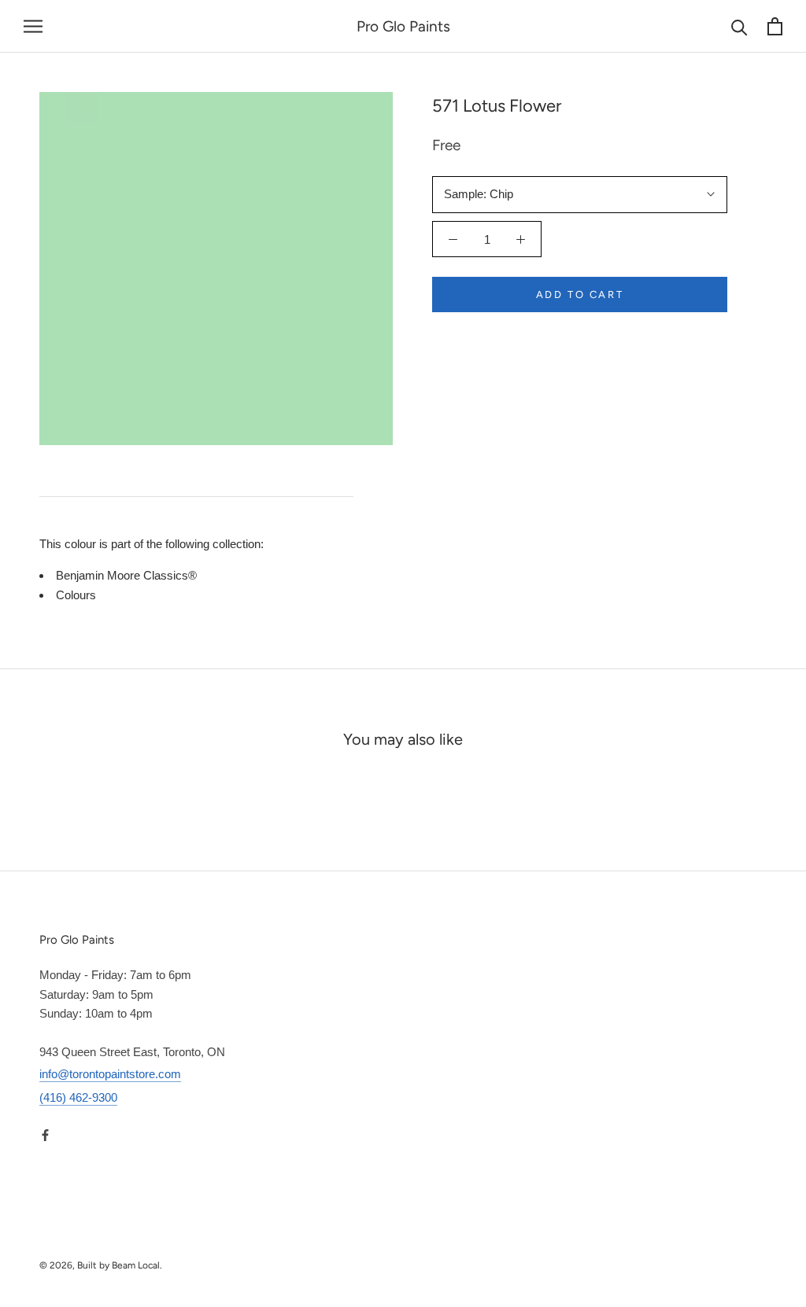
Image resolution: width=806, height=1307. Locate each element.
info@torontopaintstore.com (110, 1074)
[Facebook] (45, 1135)
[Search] (739, 26)
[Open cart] (774, 26)
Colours (76, 595)
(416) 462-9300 (78, 1097)
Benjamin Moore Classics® (126, 575)
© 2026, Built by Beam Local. (100, 1265)
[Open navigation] (33, 27)
